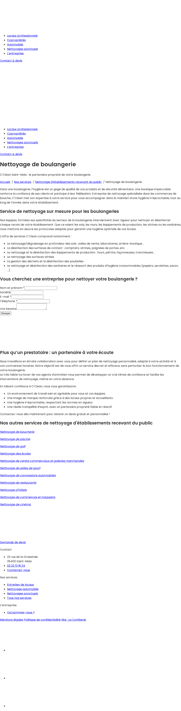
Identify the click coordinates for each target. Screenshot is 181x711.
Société (5, 292)
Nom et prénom (12, 288)
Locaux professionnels (22, 36)
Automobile (15, 45)
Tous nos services (19, 598)
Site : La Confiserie (73, 620)
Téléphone (8, 301)
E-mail (5, 297)
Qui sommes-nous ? (21, 612)
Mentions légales (11, 620)
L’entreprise (15, 53)
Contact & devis (11, 61)
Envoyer (5, 313)
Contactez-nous (18, 570)
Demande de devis (13, 542)
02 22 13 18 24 (16, 566)
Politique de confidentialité (42, 620)
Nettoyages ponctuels (22, 49)
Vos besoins (8, 309)
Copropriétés (16, 40)
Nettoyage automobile (23, 589)
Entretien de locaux (20, 585)
